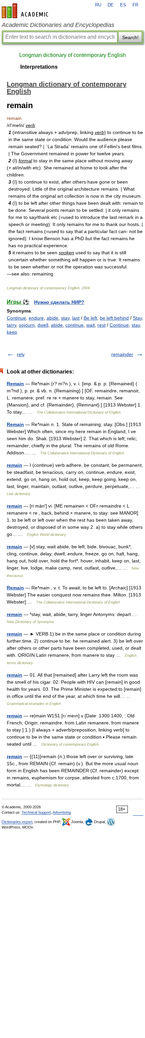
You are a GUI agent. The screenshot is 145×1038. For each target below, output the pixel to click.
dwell (42, 325)
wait (90, 325)
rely (21, 354)
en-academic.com (26, 10)
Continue (16, 318)
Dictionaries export (17, 822)
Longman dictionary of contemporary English (72, 55)
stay (65, 318)
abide (52, 318)
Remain (15, 383)
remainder (122, 354)
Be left (90, 318)
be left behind (114, 318)
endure (36, 318)
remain (14, 465)
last (76, 318)
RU (98, 5)
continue (74, 325)
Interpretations (39, 67)
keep (12, 332)
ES (123, 5)
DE (111, 5)
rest (101, 325)
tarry (11, 325)
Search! (130, 37)
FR (135, 5)
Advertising (62, 812)
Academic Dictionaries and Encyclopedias (58, 25)
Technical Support (36, 812)
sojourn (27, 325)
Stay (137, 318)
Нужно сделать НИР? (59, 302)
